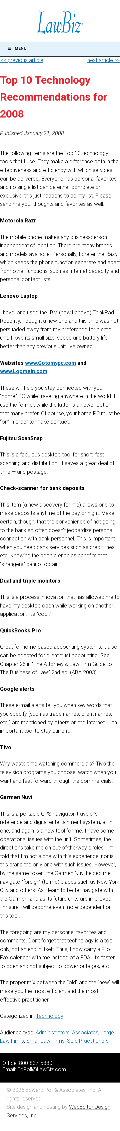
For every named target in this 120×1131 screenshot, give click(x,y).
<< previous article (21, 60)
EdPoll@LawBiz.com (41, 1069)
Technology (49, 1016)
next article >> (103, 60)
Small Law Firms (45, 1041)
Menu (20, 48)
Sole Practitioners (88, 1041)
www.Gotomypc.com (50, 363)
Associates (85, 1032)
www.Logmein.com (23, 371)
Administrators (53, 1032)
